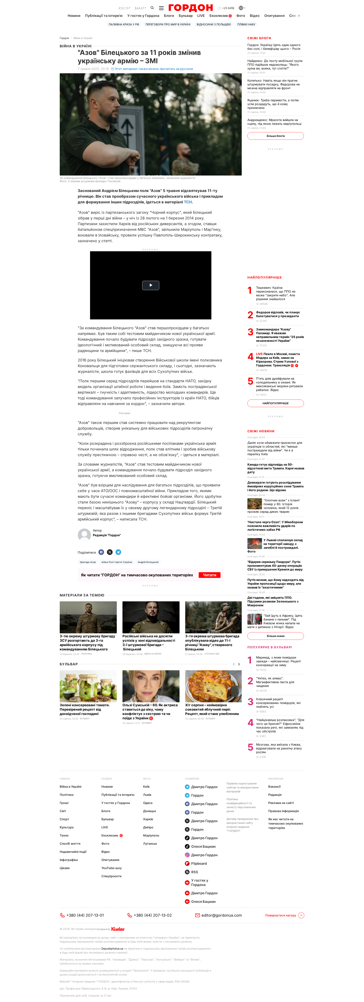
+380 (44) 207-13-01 (85, 915)
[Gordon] (191, 8)
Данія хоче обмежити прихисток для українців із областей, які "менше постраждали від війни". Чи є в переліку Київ (274, 448)
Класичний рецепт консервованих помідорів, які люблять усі (278, 703)
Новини (74, 16)
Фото (240, 16)
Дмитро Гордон (204, 787)
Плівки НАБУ (246, 24)
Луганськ (150, 843)
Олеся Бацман (203, 846)
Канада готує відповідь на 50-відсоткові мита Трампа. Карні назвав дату (275, 468)
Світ (63, 811)
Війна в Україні (83, 38)
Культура (67, 827)
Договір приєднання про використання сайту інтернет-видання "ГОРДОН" (242, 824)
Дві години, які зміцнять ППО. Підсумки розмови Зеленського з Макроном (272, 601)
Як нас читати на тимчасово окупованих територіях (285, 823)
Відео (255, 16)
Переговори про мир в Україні (168, 24)
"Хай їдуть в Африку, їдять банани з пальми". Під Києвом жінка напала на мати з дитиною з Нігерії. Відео (274, 621)
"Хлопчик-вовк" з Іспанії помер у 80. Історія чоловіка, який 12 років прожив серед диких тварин (273, 505)
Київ (146, 786)
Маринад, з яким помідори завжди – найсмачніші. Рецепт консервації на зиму (278, 661)
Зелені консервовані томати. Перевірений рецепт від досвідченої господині (84, 709)
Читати (209, 575)
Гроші (64, 803)
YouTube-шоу (111, 868)
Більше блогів (276, 135)
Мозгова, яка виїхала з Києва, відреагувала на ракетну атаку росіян (279, 748)
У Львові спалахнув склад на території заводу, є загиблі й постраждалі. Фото (275, 545)
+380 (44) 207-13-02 (153, 915)
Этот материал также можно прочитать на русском (154, 68)
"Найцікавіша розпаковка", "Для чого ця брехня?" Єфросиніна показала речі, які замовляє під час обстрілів (280, 725)
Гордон (64, 38)
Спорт (64, 819)
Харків (148, 819)
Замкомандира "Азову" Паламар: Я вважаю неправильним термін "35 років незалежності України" (280, 335)
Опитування (274, 16)
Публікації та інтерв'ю (104, 16)
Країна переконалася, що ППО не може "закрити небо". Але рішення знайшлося (275, 293)
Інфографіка (69, 860)
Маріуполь (151, 835)
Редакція (275, 795)
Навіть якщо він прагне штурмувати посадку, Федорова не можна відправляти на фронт (273, 84)
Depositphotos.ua (112, 948)
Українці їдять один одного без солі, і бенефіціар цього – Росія (274, 47)
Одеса (147, 803)
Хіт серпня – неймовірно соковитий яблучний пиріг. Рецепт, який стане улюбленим (212, 709)
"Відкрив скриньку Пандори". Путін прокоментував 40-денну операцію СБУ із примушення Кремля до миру (275, 565)
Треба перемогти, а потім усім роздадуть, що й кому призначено (273, 104)
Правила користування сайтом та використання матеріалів (243, 787)
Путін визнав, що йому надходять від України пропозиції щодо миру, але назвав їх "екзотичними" (275, 583)
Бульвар (186, 16)
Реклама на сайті (281, 803)
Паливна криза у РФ (124, 24)
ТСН (188, 202)
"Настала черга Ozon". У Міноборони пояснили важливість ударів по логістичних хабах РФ (275, 525)
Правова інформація (283, 811)
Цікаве (65, 868)
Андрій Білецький (148, 562)
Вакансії (274, 786)
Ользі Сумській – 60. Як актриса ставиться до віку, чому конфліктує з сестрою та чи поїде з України (150, 711)
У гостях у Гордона (143, 16)
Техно (64, 835)
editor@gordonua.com (222, 915)
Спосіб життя (70, 843)
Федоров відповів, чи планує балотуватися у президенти (278, 314)
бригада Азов (88, 562)
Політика (86, 654)
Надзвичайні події (73, 852)
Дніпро (148, 827)
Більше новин (276, 636)
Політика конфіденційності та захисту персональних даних (241, 805)
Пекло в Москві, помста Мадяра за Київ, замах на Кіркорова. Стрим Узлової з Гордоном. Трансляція (278, 359)
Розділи (106, 778)
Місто (147, 778)
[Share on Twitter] (110, 552)
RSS (194, 872)
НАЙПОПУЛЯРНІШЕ (264, 277)
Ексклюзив (219, 16)
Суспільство (211, 654)
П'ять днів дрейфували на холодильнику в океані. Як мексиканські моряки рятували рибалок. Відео (279, 384)
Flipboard (199, 863)
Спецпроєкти (111, 876)
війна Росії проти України (117, 562)
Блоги (169, 16)
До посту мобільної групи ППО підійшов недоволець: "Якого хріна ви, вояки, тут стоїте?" (274, 64)
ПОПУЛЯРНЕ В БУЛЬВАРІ (269, 647)
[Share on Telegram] (118, 552)
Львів (147, 795)
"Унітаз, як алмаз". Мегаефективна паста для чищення (275, 682)
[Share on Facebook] (101, 552)
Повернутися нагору (280, 915)
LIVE (201, 16)
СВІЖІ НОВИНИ (261, 431)
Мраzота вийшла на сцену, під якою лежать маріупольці (274, 122)
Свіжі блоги (259, 38)
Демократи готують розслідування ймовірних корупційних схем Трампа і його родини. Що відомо (275, 486)
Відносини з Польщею (214, 24)
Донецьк (149, 811)
